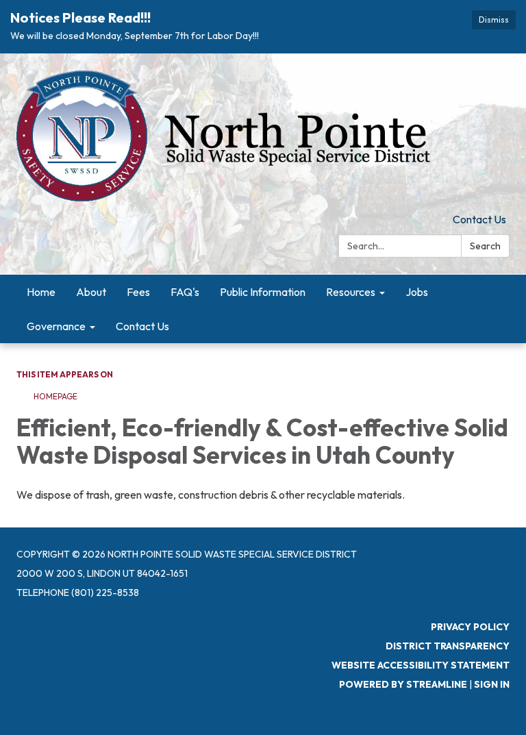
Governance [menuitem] (56, 326)
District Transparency (448, 646)
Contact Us (479, 219)
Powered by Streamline (403, 684)
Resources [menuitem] (350, 292)
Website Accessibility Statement (420, 665)
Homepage (55, 396)
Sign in (492, 684)
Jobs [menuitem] (416, 292)
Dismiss (494, 19)
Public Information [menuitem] (262, 292)
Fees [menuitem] (138, 292)
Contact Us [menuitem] (142, 326)
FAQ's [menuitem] (185, 292)
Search (485, 246)
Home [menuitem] (41, 292)
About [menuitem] (91, 292)
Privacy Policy (470, 627)
